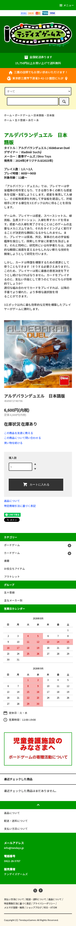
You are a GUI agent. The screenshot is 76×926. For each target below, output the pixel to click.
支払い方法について (14, 899)
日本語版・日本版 (44, 115)
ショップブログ (34, 907)
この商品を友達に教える (18, 433)
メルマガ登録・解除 (14, 907)
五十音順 (20, 120)
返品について (12, 501)
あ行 (30, 120)
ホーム (8, 115)
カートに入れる (39, 484)
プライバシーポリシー (44, 903)
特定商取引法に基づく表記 (20, 506)
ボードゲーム (23, 115)
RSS (46, 907)
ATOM (53, 907)
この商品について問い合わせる (22, 438)
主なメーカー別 (13, 600)
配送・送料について (36, 899)
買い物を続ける (13, 443)
